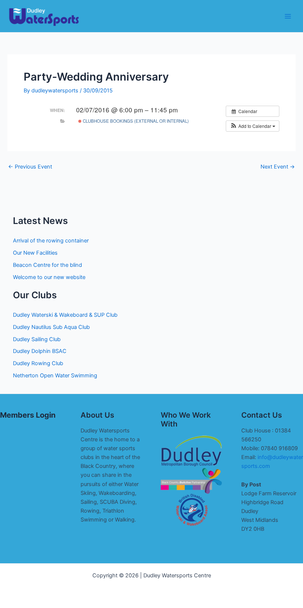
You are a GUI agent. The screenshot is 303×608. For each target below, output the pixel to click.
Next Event (278, 167)
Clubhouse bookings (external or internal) (135, 121)
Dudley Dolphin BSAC (40, 351)
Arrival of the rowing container (51, 240)
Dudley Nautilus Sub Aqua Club (51, 327)
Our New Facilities (35, 252)
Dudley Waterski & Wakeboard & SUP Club (65, 315)
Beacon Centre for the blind (47, 265)
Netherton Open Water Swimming (55, 375)
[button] (252, 126)
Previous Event (30, 167)
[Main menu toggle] (288, 16)
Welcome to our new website (49, 277)
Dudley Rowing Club (38, 363)
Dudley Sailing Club (37, 339)
